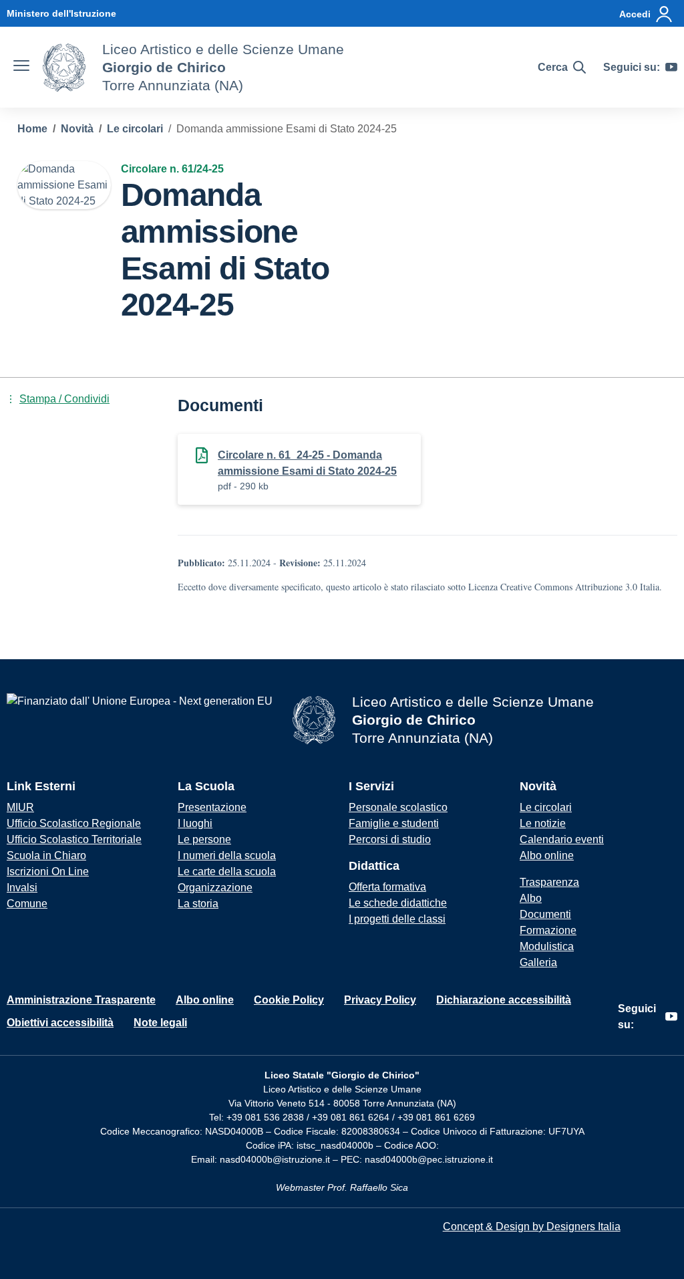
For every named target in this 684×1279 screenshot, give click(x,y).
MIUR (20, 807)
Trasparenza (549, 882)
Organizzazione (215, 887)
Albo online (547, 855)
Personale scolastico (398, 807)
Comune (27, 903)
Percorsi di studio (390, 839)
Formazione (548, 930)
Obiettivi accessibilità (60, 1022)
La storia (198, 903)
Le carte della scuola (227, 871)
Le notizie (543, 823)
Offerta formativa (387, 887)
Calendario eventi (562, 839)
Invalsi (22, 887)
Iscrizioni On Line (48, 871)
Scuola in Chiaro (46, 855)
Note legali (160, 1022)
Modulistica (547, 946)
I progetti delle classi (397, 919)
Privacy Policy (380, 1000)
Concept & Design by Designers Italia (532, 1226)
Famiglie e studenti (394, 823)
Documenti (545, 914)
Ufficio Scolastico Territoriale (74, 839)
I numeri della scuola (227, 855)
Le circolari (546, 807)
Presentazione (212, 807)
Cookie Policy (289, 1000)
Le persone (204, 839)
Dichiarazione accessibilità (503, 1000)
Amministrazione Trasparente (81, 1000)
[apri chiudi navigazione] (21, 68)
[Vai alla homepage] (64, 67)
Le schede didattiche (398, 903)
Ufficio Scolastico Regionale (74, 823)
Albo (531, 898)
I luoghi (195, 823)
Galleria (538, 962)
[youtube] (671, 68)
